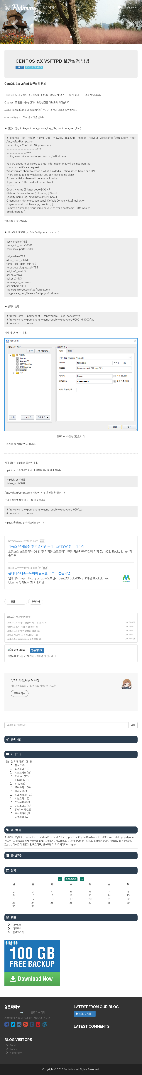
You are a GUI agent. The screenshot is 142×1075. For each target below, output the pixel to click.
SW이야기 (22, 809)
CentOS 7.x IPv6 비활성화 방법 (21, 631)
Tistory (129, 7)
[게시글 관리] (23, 601)
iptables (72, 837)
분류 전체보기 (21, 761)
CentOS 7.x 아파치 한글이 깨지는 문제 (25, 622)
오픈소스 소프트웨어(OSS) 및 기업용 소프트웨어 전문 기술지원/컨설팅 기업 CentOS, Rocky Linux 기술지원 (70, 553)
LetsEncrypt (101, 840)
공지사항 (48, 7)
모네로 (56, 837)
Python (21, 776)
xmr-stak (114, 837)
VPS (19, 783)
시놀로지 (21, 798)
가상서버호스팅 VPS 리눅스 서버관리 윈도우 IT (35, 685)
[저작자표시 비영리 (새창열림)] (46, 601)
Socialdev (69, 1069)
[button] (10, 22)
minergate (125, 840)
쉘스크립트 (48, 844)
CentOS (102, 837)
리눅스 (89, 840)
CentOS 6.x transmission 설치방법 (22, 639)
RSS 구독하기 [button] (85, 1013)
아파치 (71, 840)
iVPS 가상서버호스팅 (25, 681)
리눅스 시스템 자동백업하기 (20, 635)
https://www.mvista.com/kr (24, 567)
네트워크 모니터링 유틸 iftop (21, 626)
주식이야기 (22, 813)
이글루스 (17, 928)
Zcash (7, 844)
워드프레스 (22, 772)
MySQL (19, 837)
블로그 (19, 765)
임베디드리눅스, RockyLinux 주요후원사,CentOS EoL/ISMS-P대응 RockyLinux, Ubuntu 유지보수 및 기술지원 (58, 580)
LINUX (20, 67)
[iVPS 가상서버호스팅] (20, 7)
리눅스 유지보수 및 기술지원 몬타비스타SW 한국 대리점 (46, 546)
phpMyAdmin (128, 837)
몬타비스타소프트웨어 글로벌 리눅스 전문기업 (39, 573)
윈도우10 (22, 802)
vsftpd (34, 840)
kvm (63, 837)
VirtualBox (46, 837)
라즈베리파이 (23, 794)
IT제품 (20, 791)
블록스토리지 (22, 840)
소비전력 (8, 837)
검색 (133, 725)
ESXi (25, 844)
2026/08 (71, 879)
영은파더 (17, 924)
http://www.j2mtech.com (23, 541)
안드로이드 (22, 805)
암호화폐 (21, 817)
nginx (73, 844)
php (41, 840)
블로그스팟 (18, 932)
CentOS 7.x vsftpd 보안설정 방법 (52, 61)
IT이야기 (22, 787)
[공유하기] (18, 601)
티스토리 (21, 769)
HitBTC (114, 840)
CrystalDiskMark (87, 837)
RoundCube (31, 837)
